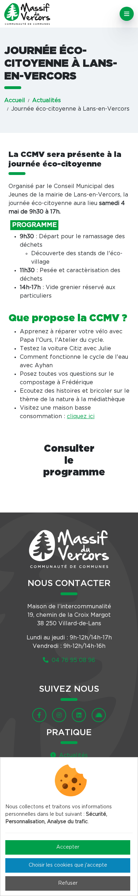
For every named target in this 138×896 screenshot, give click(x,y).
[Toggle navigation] (127, 14)
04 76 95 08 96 (72, 660)
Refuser (67, 883)
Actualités (46, 100)
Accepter (67, 847)
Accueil (14, 100)
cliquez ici (80, 416)
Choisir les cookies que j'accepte (68, 865)
